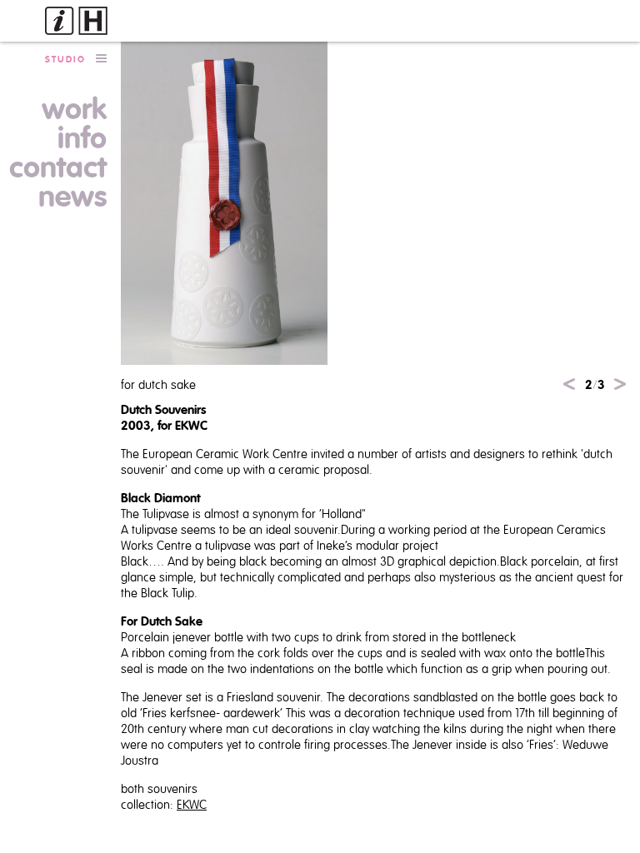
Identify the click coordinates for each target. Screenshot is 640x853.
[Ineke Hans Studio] (76, 21)
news (72, 197)
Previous (569, 384)
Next (620, 384)
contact (58, 168)
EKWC (192, 805)
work (74, 110)
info (82, 139)
